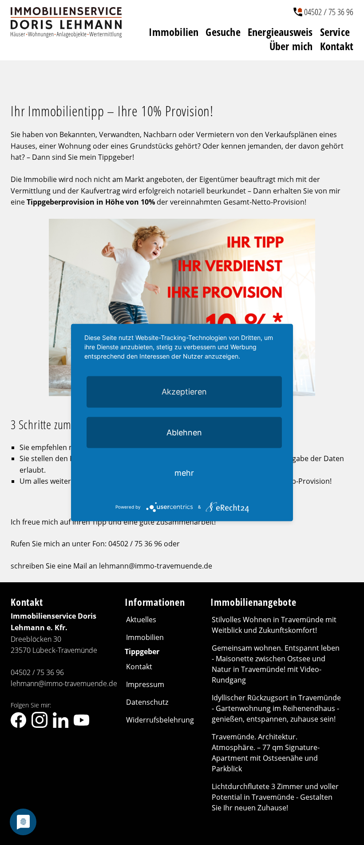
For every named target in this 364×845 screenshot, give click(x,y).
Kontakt (336, 46)
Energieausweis (280, 32)
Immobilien (173, 32)
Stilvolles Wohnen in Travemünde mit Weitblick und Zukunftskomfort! (274, 625)
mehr (184, 473)
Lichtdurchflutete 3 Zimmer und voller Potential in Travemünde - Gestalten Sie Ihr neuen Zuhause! (275, 797)
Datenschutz (147, 702)
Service (335, 32)
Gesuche (223, 32)
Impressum (145, 684)
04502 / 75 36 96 (328, 12)
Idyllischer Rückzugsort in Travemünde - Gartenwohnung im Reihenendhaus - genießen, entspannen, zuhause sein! (276, 708)
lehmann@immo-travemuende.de (64, 683)
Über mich (291, 46)
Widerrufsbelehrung (160, 720)
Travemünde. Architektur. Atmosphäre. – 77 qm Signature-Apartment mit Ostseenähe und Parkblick (266, 753)
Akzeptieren (184, 391)
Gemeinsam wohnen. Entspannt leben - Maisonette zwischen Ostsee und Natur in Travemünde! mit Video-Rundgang (276, 664)
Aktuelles (141, 619)
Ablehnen (184, 432)
